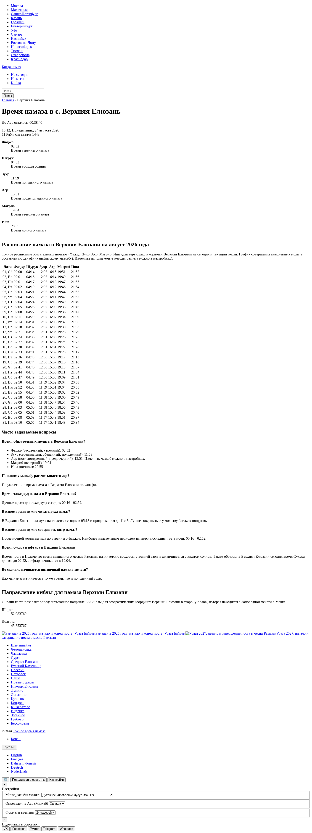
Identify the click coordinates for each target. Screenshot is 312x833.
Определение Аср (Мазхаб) (26, 803)
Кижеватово (20, 707)
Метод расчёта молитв (22, 795)
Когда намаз (11, 67)
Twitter (34, 828)
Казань (16, 18)
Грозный (17, 22)
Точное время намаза (29, 731)
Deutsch (17, 767)
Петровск (18, 674)
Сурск (16, 658)
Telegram (49, 828)
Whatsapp (66, 828)
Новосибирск (21, 47)
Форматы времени (19, 812)
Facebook (18, 828)
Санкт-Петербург (24, 14)
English (16, 755)
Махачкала (19, 10)
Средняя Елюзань (24, 662)
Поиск (8, 95)
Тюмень (17, 51)
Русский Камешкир (26, 666)
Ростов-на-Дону (23, 43)
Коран (16, 739)
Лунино (17, 690)
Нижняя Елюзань (24, 686)
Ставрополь (20, 55)
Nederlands (19, 771)
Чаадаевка (19, 653)
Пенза (15, 678)
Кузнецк (17, 699)
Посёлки (17, 670)
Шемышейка (21, 645)
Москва (17, 6)
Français (17, 759)
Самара (16, 34)
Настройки (56, 779)
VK (6, 828)
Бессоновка (20, 723)
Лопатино (18, 694)
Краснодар (19, 59)
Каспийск (18, 38)
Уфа (14, 30)
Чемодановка (21, 649)
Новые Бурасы (22, 682)
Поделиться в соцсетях (28, 779)
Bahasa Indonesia (23, 763)
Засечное (18, 715)
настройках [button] (162, 258)
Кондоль (17, 703)
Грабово (17, 719)
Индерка (17, 711)
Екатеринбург (22, 26)
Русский (9, 747)
